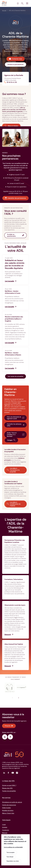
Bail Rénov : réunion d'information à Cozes (12, 292)
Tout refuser (10, 857)
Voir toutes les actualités (15, 376)
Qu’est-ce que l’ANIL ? (9, 785)
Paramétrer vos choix (13, 861)
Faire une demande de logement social (14, 418)
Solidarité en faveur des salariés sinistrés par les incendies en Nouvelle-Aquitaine (14, 264)
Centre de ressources (9, 805)
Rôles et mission (13, 126)
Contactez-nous (17, 59)
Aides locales (6, 808)
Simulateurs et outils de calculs (12, 802)
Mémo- (8, 813)
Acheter (4, 827)
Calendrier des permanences (17, 198)
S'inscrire (8, 726)
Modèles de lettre (7, 810)
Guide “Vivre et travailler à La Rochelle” (12, 434)
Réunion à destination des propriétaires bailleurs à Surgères (14, 319)
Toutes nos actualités (9, 791)
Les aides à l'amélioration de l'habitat (15, 504)
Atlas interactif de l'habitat (13, 644)
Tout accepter (10, 852)
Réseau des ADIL (7, 788)
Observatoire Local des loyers (14, 605)
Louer (4, 824)
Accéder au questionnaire (11, 235)
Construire (5, 830)
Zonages (9, 440)
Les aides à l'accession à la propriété (15, 470)
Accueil (4, 10)
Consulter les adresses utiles (14, 425)
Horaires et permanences (15, 64)
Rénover (4, 833)
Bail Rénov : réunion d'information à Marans (13, 354)
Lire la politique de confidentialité (13, 847)
